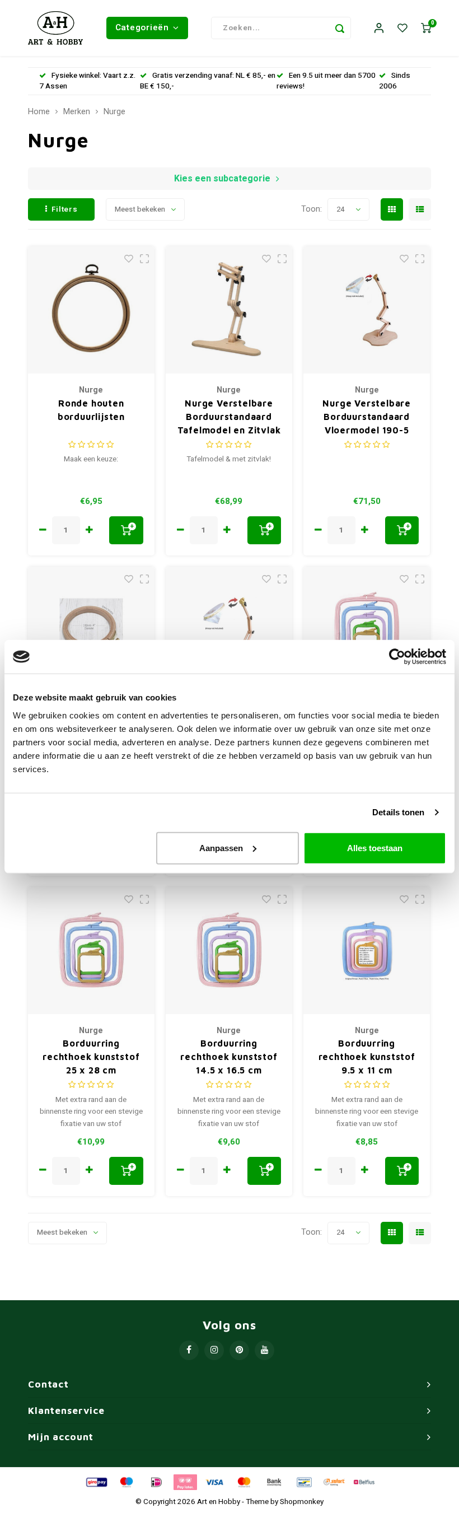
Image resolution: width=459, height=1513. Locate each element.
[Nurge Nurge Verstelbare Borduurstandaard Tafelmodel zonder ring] (229, 630)
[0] (426, 28)
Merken (76, 112)
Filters (64, 209)
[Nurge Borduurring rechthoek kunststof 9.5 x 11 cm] (366, 950)
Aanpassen (221, 847)
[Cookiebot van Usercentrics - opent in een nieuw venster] (397, 656)
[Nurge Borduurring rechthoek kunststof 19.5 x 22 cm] (366, 630)
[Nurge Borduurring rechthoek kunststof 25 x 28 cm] (91, 950)
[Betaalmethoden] (96, 1481)
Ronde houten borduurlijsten (91, 410)
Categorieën (142, 27)
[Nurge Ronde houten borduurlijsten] (91, 309)
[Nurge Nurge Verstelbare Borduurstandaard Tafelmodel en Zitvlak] (229, 309)
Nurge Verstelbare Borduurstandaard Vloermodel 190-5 (366, 416)
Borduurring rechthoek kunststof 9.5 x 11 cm (367, 1056)
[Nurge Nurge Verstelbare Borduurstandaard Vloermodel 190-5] (366, 309)
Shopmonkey (302, 1501)
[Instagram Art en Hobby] (214, 1350)
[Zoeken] (340, 28)
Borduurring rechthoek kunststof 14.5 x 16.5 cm (228, 1056)
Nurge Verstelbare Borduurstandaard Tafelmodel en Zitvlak (229, 416)
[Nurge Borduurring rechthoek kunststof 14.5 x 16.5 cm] (229, 950)
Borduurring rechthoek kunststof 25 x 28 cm (91, 1056)
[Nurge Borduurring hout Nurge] (91, 630)
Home (39, 112)
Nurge (114, 112)
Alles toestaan (374, 847)
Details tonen (398, 812)
